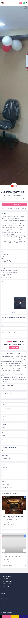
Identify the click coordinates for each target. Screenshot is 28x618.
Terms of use (3, 604)
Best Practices (4, 602)
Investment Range (10, 519)
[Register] (24, 3)
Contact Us (15, 204)
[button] (3, 512)
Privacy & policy (4, 598)
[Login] (20, 3)
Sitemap (2, 607)
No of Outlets (7, 522)
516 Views (8, 497)
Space (8, 521)
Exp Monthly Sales (9, 524)
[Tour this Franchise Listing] (25, 7)
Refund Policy (4, 600)
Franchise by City (4, 596)
